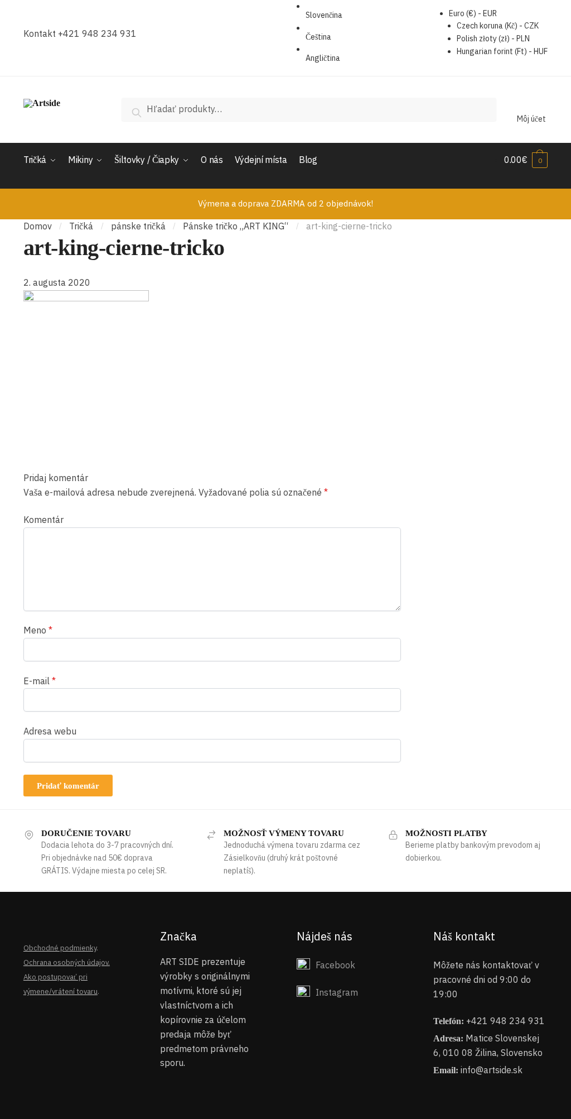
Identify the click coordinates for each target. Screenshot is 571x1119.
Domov (37, 226)
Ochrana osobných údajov (65, 962)
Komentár (43, 519)
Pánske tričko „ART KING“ (235, 226)
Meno (37, 630)
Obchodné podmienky (59, 948)
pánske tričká (138, 226)
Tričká (81, 226)
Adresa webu (49, 731)
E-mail (39, 680)
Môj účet (531, 119)
